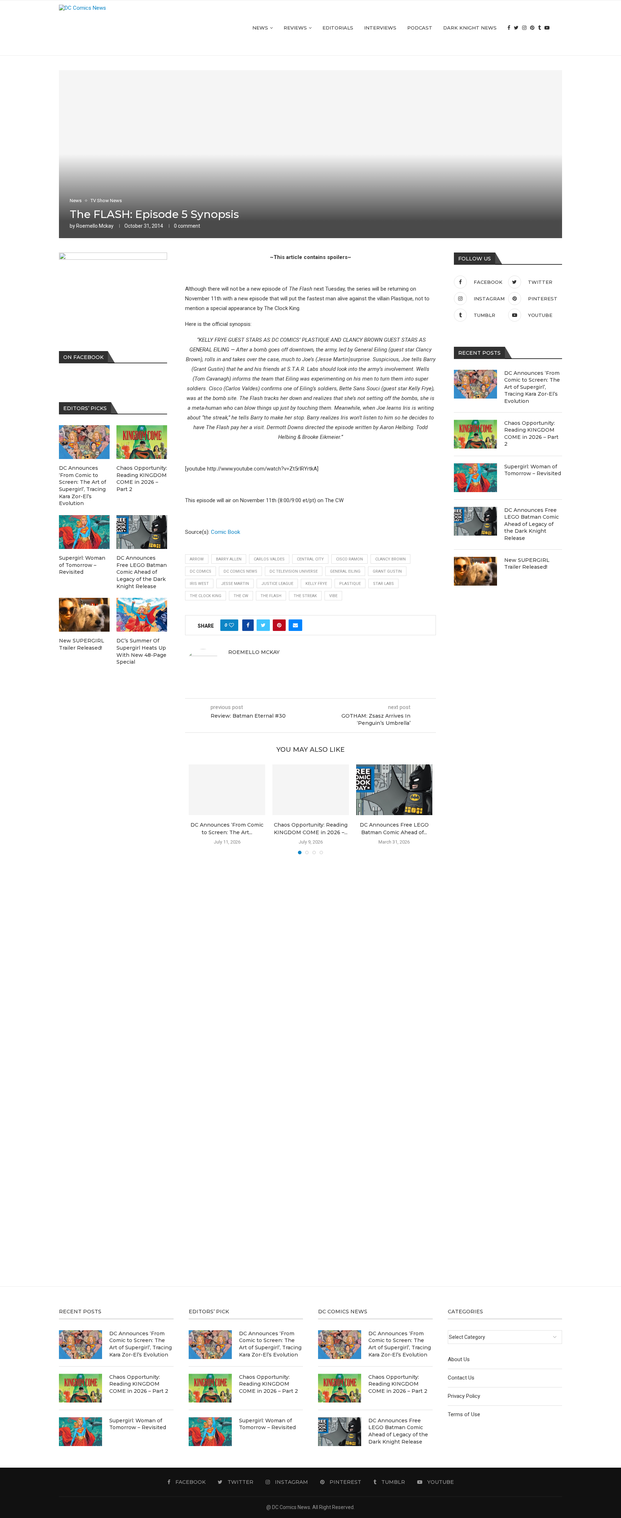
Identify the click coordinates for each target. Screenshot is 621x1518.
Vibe (333, 596)
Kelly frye (316, 583)
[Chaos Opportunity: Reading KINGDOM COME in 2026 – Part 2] (310, 789)
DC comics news (240, 571)
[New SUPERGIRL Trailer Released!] (475, 571)
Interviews (380, 28)
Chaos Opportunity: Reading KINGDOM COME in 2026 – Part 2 (531, 433)
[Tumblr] (539, 27)
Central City (310, 559)
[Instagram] (524, 27)
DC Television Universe (294, 571)
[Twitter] (516, 27)
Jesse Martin (235, 583)
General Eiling (345, 571)
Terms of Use (464, 1414)
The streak (305, 596)
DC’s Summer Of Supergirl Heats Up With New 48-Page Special (141, 651)
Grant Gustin (387, 571)
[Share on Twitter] (263, 625)
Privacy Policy (464, 1396)
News (260, 28)
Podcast (419, 28)
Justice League (277, 583)
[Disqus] (310, 964)
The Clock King (205, 596)
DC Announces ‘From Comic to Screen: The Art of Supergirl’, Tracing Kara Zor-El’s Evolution (532, 387)
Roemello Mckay (95, 226)
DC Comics (200, 571)
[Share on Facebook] (248, 625)
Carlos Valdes (269, 559)
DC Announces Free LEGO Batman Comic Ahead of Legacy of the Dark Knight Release (531, 524)
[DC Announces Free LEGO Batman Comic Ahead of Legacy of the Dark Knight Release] (394, 789)
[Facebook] (508, 27)
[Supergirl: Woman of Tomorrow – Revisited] (475, 477)
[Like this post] (231, 625)
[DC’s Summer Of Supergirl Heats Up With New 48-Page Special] (141, 615)
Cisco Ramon (349, 559)
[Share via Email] (295, 625)
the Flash (271, 596)
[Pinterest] (532, 27)
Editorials (337, 28)
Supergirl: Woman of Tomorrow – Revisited (532, 470)
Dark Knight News (470, 28)
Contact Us (461, 1377)
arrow (197, 559)
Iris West (199, 583)
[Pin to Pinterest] (279, 625)
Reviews (295, 28)
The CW (241, 596)
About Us (459, 1359)
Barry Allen (229, 559)
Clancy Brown (390, 559)
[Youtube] (546, 27)
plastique (350, 583)
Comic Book (225, 532)
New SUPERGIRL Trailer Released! (526, 564)
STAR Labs (383, 583)
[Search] (558, 27)
